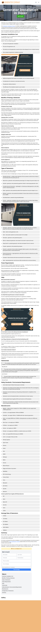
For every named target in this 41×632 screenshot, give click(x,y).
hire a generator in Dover (15, 541)
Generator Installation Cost (7, 576)
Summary (4, 592)
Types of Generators (6, 579)
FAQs (3, 583)
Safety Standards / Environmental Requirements (12, 587)
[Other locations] (36, 2)
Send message (17, 569)
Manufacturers (5, 588)
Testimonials (4, 585)
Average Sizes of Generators (8, 590)
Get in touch (20, 16)
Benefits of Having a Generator (8, 578)
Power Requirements (6, 581)
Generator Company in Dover (9, 26)
